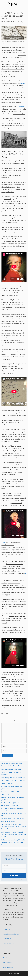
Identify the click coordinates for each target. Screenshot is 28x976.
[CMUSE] (14, 4)
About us (5, 958)
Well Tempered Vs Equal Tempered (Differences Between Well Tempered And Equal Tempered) (14, 834)
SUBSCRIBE (14, 875)
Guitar (5, 948)
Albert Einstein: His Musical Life (11, 769)
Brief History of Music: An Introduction (13, 777)
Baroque (22, 83)
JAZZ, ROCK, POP (9, 943)
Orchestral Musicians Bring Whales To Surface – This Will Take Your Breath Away (13, 842)
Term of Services (8, 967)
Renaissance (21, 106)
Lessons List (7, 938)
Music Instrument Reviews (11, 934)
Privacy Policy (7, 962)
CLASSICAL (8, 713)
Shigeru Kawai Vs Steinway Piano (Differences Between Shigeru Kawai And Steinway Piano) (14, 826)
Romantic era (8, 458)
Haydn (3, 542)
